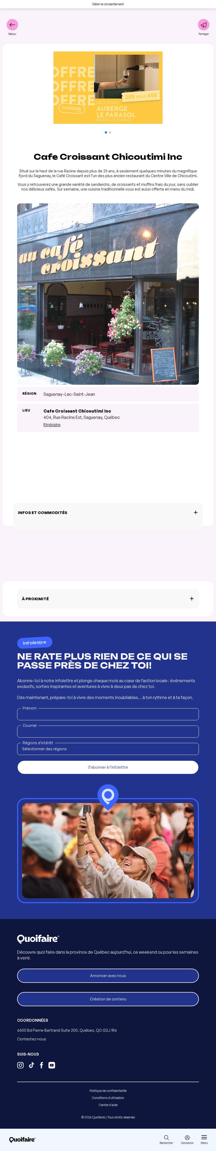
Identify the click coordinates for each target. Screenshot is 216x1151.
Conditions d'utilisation (108, 1098)
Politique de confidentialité (108, 1091)
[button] (106, 132)
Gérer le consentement (108, 4)
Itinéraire (52, 424)
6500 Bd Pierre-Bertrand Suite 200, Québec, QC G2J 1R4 (67, 1030)
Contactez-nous (31, 1039)
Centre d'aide (108, 1105)
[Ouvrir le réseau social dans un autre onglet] (20, 1066)
